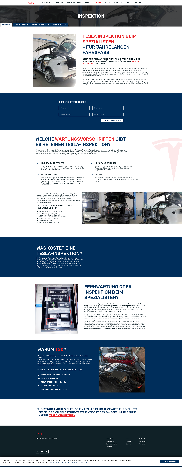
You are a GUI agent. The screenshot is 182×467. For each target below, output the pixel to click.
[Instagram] (37, 451)
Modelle (88, 3)
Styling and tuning (74, 3)
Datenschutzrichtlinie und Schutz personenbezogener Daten (69, 462)
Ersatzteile (119, 3)
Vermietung (110, 441)
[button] (6, 25)
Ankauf (107, 3)
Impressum (142, 441)
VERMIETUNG (59, 3)
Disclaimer (142, 444)
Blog (129, 3)
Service (98, 3)
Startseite (46, 3)
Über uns (138, 3)
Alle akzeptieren (170, 461)
